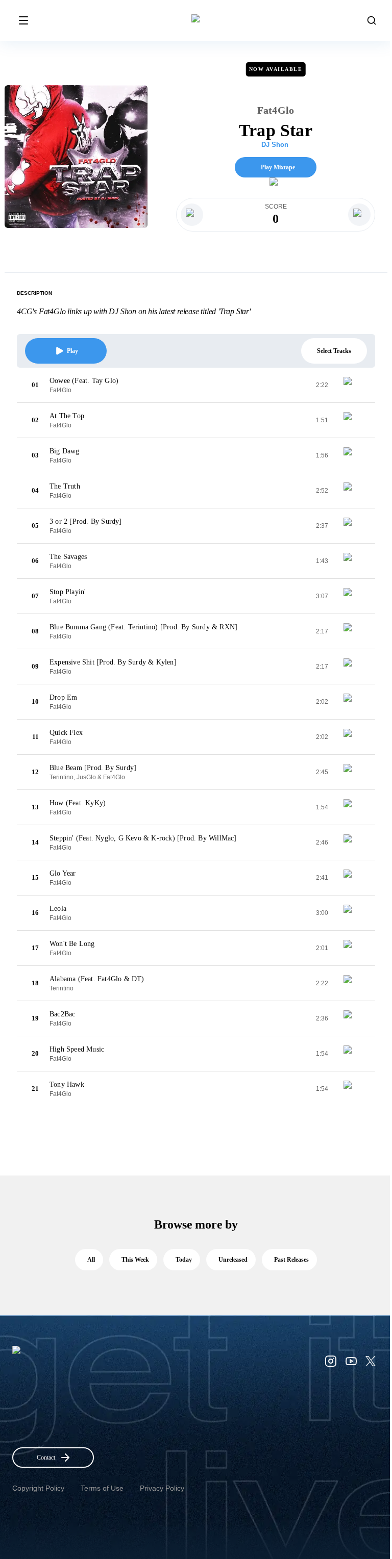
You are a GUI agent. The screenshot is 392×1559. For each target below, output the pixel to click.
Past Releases (291, 1259)
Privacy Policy (162, 1488)
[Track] (351, 385)
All (91, 1259)
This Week (135, 1259)
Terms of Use (102, 1488)
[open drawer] (23, 20)
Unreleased (233, 1259)
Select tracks (334, 350)
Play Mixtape (278, 167)
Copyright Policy (38, 1488)
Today (184, 1259)
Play (72, 350)
